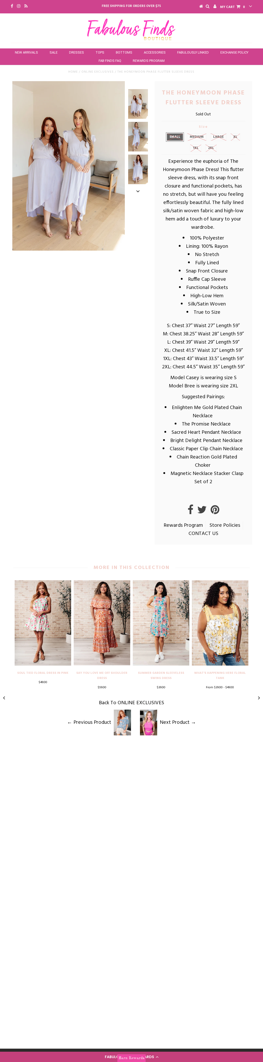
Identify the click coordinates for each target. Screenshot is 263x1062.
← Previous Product (89, 722)
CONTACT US (203, 534)
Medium (197, 137)
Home (73, 71)
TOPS (100, 52)
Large (218, 137)
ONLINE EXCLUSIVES (97, 71)
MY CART (232, 7)
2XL (211, 148)
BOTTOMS (124, 52)
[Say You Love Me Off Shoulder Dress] (102, 664)
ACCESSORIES (155, 52)
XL (235, 137)
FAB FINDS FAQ (110, 61)
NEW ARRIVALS (26, 52)
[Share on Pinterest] (215, 512)
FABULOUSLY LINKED (193, 52)
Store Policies (225, 525)
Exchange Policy (234, 52)
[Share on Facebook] (190, 512)
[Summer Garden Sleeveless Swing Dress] (161, 664)
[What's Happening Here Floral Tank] (220, 664)
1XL (196, 148)
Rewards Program (149, 61)
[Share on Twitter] (202, 512)
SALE (54, 52)
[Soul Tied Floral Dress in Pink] (43, 664)
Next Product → (178, 722)
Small (175, 137)
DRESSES (76, 52)
